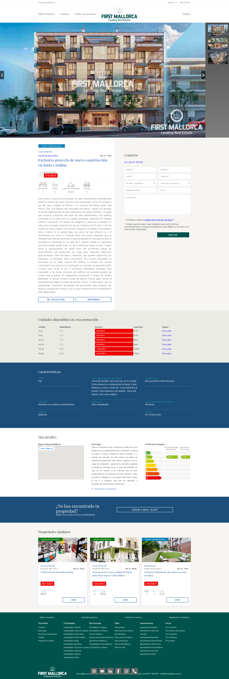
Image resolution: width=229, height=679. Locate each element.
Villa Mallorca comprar (98, 627)
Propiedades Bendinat (72, 644)
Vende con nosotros (85, 13)
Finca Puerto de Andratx (175, 631)
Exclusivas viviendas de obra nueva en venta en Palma (165, 574)
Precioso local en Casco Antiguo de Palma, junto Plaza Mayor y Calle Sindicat (112, 574)
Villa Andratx (120, 627)
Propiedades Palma (71, 657)
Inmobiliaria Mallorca (133, 617)
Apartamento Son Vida (149, 651)
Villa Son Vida (120, 647)
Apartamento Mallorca (98, 641)
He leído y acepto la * (150, 220)
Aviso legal (42, 631)
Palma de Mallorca (48, 156)
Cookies (41, 637)
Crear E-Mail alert (145, 509)
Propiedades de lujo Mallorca (100, 644)
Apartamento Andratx (148, 627)
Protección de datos (46, 641)
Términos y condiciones (47, 634)
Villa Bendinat (120, 634)
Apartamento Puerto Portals (151, 641)
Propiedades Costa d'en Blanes (76, 631)
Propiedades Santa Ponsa (74, 634)
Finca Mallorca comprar (98, 631)
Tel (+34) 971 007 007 (133, 162)
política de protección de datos (159, 220)
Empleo (187, 13)
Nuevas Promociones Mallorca (101, 637)
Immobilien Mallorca (89, 617)
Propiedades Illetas (71, 641)
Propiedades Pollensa (72, 654)
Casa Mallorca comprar (98, 647)
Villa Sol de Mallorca (123, 644)
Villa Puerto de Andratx (124, 631)
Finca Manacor (171, 637)
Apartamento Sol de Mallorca (151, 647)
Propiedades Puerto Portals (74, 637)
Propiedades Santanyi (72, 651)
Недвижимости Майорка (179, 617)
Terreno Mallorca (96, 634)
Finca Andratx (171, 627)
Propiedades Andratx (72, 627)
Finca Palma (170, 641)
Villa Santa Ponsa (121, 641)
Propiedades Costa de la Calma (76, 647)
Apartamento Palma (148, 654)
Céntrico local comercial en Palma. (57, 572)
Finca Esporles (171, 634)
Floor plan (166, 331)
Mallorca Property (47, 617)
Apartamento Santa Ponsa (150, 644)
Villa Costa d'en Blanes (124, 637)
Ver (73, 599)
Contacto (64, 13)
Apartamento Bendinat (149, 637)
